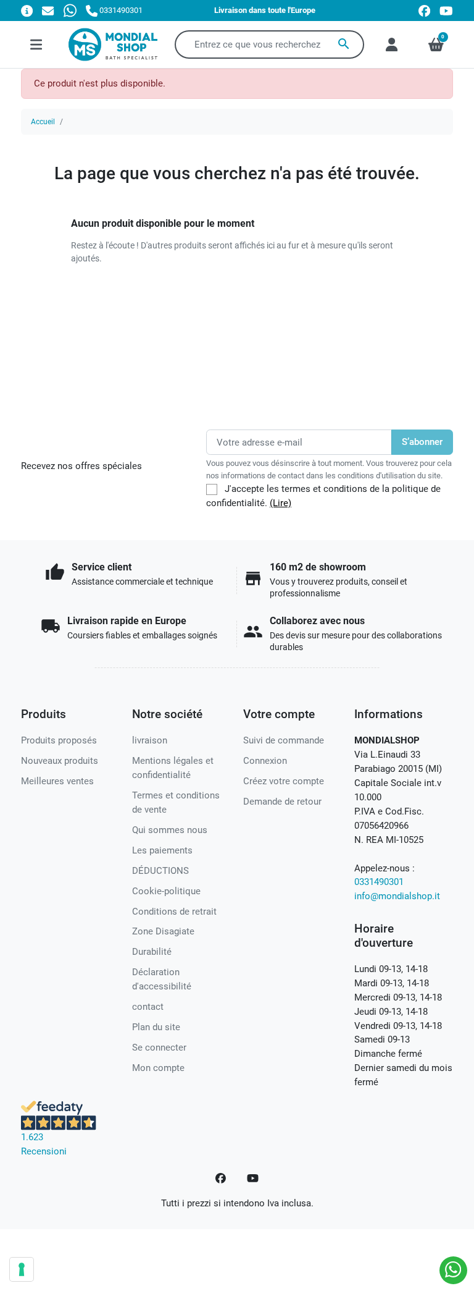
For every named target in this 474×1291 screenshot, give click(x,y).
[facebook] (424, 11)
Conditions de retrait (174, 911)
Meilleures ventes (57, 781)
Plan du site (156, 1027)
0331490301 (379, 881)
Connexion (265, 760)
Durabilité (152, 951)
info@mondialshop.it (397, 896)
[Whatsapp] (70, 10)
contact (148, 1006)
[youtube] (446, 11)
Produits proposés (59, 740)
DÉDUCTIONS (160, 870)
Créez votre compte (283, 781)
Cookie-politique (166, 891)
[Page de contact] (27, 10)
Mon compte (158, 1067)
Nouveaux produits (59, 760)
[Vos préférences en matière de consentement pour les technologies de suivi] (21, 1269)
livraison (149, 740)
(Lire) (280, 503)
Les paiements (162, 850)
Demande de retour (282, 801)
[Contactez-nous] (48, 10)
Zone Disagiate (163, 931)
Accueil (43, 121)
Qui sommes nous (169, 830)
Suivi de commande (283, 740)
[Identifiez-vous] (391, 44)
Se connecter (159, 1047)
